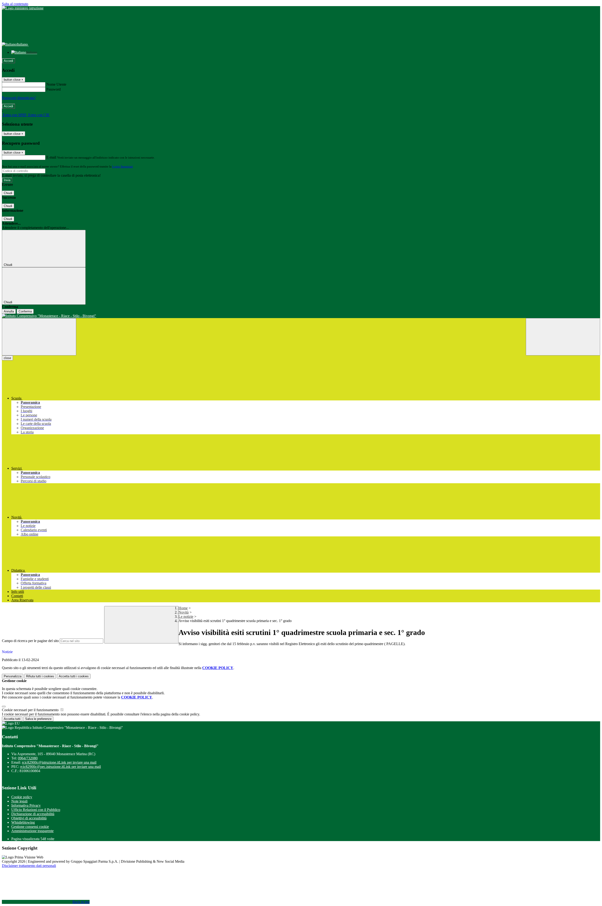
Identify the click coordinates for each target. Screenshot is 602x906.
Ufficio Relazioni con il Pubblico (35, 810)
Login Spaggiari (122, 166)
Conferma (25, 311)
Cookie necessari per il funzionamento (30, 710)
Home (183, 608)
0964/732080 (28, 758)
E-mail (51, 157)
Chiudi (8, 193)
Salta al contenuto (15, 4)
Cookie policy (21, 797)
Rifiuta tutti (40, 676)
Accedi (8, 61)
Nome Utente (56, 84)
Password (53, 89)
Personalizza (12, 676)
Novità (183, 612)
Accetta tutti (74, 676)
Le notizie (185, 617)
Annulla (9, 311)
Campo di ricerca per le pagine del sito (30, 641)
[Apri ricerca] (563, 336)
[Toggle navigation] (39, 336)
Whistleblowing (23, 822)
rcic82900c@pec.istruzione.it (60, 767)
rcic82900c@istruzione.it (59, 762)
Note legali (19, 801)
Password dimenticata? (19, 98)
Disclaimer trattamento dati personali (29, 866)
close (7, 358)
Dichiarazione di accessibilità (32, 814)
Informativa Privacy (26, 805)
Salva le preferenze (38, 719)
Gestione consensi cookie (30, 827)
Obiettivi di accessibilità (29, 818)
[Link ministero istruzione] (23, 8)
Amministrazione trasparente (32, 831)
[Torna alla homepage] (301, 316)
